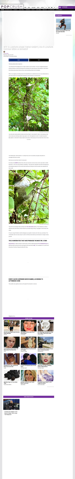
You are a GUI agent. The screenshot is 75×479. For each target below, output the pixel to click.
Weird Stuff (45, 9)
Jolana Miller (6, 53)
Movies (42, 7)
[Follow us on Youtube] (51, 7)
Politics (33, 9)
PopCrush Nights (59, 9)
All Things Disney (51, 9)
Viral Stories (21, 9)
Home (25, 7)
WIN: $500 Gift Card (8, 9)
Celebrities (15, 9)
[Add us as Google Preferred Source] (49, 7)
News (29, 7)
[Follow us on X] (57, 7)
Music (38, 7)
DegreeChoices (12, 243)
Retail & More (38, 9)
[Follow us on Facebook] (54, 7)
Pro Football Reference (43, 243)
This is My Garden (30, 226)
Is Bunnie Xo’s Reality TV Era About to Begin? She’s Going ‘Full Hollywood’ (10, 413)
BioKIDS (16, 162)
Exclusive (33, 7)
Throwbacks (28, 9)
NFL (34, 245)
